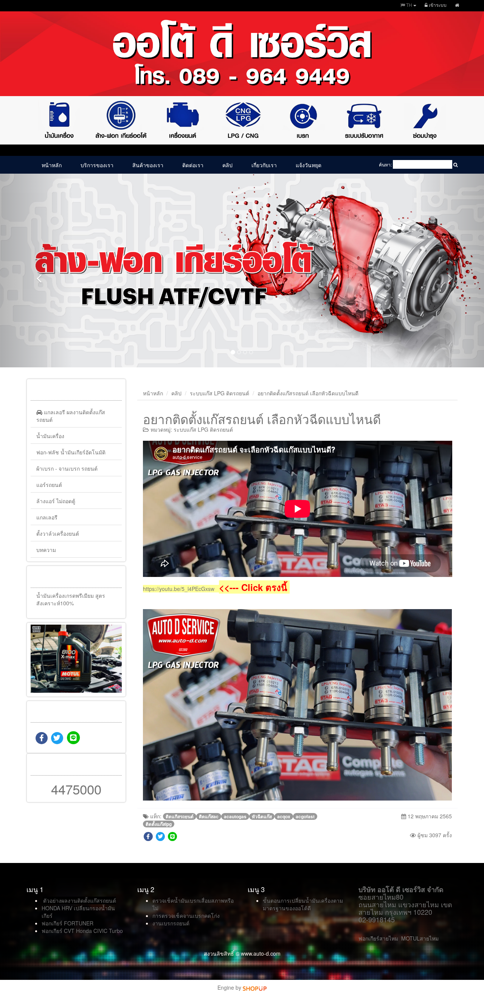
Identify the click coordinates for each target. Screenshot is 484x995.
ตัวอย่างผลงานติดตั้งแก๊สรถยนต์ (79, 900)
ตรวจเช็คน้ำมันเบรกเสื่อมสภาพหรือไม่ (193, 904)
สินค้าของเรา (147, 165)
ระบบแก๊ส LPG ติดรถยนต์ (219, 393)
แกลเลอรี (46, 517)
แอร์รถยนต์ (49, 484)
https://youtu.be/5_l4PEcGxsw (178, 588)
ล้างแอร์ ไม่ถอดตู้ (55, 501)
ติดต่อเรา (192, 165)
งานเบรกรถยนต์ (170, 923)
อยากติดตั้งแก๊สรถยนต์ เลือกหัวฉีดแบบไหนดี (308, 393)
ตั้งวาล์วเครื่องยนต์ (57, 533)
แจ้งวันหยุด (308, 165)
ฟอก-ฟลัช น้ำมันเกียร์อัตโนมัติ (70, 452)
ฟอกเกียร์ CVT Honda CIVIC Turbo (82, 930)
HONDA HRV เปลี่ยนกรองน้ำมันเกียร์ (78, 911)
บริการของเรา (97, 165)
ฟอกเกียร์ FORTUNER (67, 923)
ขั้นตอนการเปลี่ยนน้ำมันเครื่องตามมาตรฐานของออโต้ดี (303, 904)
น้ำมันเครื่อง (50, 436)
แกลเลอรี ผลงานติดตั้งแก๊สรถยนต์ (70, 415)
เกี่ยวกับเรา (264, 165)
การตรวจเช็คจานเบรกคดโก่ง (186, 915)
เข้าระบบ (437, 5)
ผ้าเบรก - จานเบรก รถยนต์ (67, 468)
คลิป (227, 165)
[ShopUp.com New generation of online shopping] (255, 987)
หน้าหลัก (52, 165)
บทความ (46, 549)
